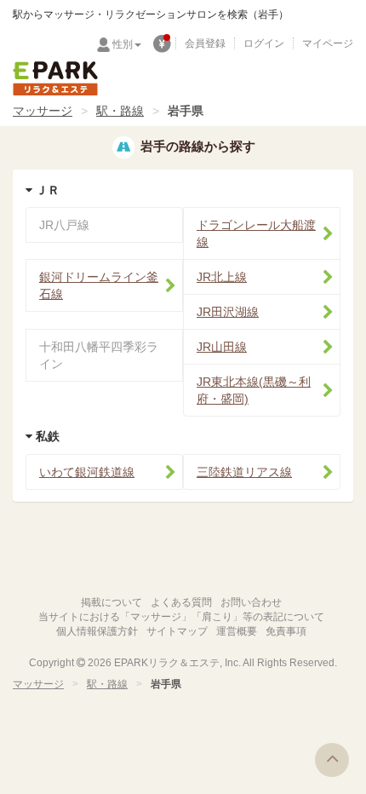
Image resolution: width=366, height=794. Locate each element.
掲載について (111, 602)
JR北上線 (222, 277)
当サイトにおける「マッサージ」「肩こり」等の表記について (181, 617)
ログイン (263, 43)
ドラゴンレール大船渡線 (256, 233)
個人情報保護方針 (97, 631)
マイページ (327, 43)
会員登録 (205, 43)
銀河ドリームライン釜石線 (98, 285)
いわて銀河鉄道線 (86, 472)
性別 (122, 44)
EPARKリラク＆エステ (55, 78)
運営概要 (236, 631)
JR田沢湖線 (228, 312)
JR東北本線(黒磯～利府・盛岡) (254, 390)
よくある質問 (181, 602)
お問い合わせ (251, 602)
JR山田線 (222, 347)
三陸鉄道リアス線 (244, 472)
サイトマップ (177, 631)
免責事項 (286, 631)
